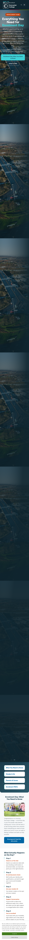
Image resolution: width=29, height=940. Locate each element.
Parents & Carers (12, 780)
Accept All (14, 933)
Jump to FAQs (13, 63)
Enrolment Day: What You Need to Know (13, 57)
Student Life (10, 774)
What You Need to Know (14, 768)
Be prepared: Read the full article (14, 840)
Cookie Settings (14, 937)
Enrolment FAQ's (12, 787)
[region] (14, 930)
